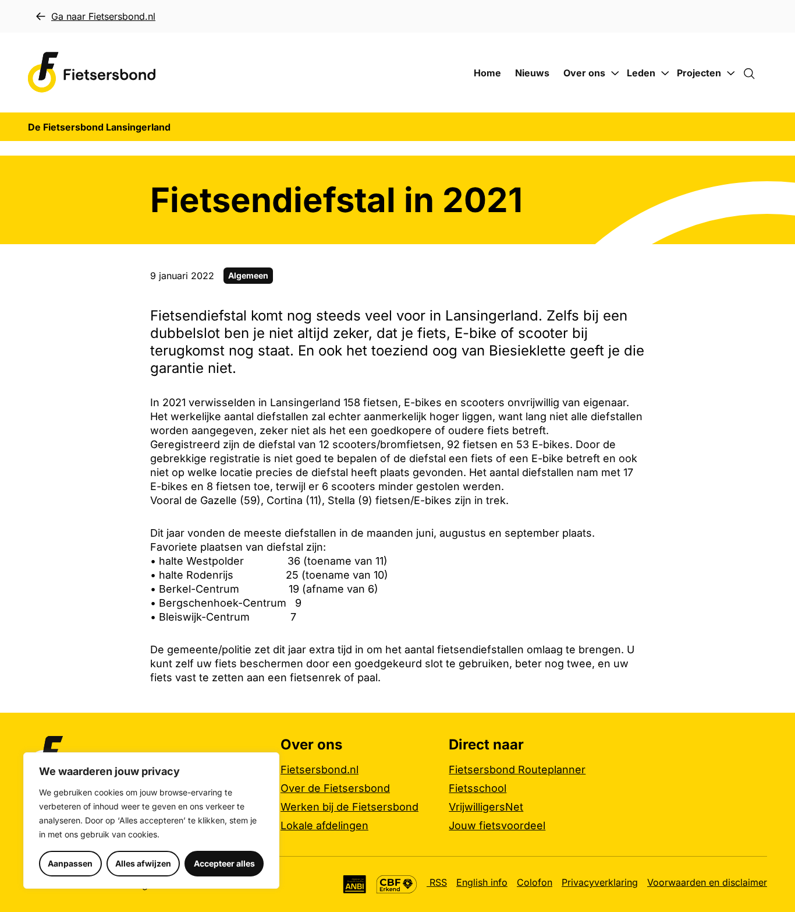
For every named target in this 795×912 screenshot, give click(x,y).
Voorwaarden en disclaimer (707, 882)
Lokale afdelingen (324, 825)
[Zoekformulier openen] (755, 73)
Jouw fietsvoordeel (497, 825)
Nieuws (532, 73)
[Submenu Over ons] (615, 73)
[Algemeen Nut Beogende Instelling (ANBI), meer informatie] (355, 884)
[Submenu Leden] (665, 73)
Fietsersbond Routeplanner (517, 769)
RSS (437, 882)
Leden (641, 73)
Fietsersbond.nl (320, 769)
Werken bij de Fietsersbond (349, 807)
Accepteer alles (224, 863)
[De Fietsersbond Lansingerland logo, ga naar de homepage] (92, 72)
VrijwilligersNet (486, 807)
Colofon (534, 882)
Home (487, 73)
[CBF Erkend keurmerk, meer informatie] (396, 884)
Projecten (699, 73)
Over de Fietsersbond (335, 788)
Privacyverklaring (600, 882)
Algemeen (248, 275)
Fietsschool (477, 788)
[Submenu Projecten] (731, 73)
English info (481, 882)
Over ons (584, 73)
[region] (151, 820)
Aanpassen (70, 863)
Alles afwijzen (143, 863)
